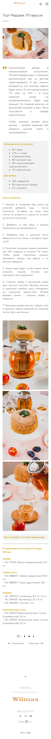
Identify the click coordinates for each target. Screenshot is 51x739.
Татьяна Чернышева (33, 537)
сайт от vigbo (25, 732)
